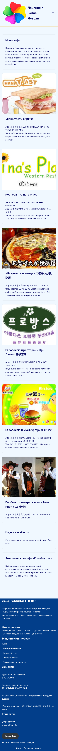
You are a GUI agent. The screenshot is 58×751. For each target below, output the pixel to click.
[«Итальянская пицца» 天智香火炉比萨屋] (29, 248)
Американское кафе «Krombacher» (28, 558)
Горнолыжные (10, 653)
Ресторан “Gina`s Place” (22, 194)
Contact (38, 748)
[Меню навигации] (53, 13)
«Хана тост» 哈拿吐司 (19, 119)
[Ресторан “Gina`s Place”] (29, 169)
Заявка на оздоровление (15, 662)
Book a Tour (10, 736)
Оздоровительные (12, 648)
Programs (28, 748)
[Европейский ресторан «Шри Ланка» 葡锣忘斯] (29, 324)
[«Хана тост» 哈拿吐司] (29, 93)
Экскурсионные (10, 657)
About (18, 748)
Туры (4, 643)
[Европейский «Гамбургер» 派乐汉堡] (29, 404)
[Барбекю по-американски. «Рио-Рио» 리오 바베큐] (29, 477)
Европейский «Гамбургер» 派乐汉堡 (28, 430)
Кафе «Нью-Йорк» (17, 532)
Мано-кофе (12, 40)
